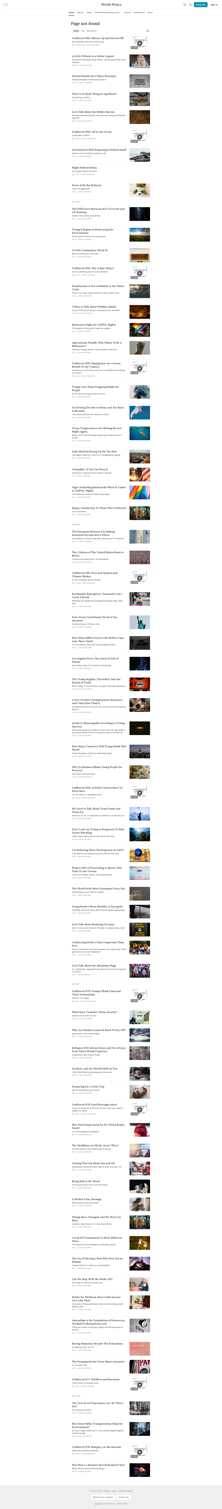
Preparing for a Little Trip (88, 1086)
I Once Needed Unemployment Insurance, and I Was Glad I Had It (97, 701)
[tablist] (85, 30)
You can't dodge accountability (85, 1131)
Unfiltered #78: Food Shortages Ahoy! (94, 1104)
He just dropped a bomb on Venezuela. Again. (92, 753)
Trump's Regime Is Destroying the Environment (92, 231)
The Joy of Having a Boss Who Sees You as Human (97, 1260)
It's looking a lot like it (81, 1410)
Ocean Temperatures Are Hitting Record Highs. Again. (96, 430)
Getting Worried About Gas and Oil (93, 1163)
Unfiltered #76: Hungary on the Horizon (96, 1447)
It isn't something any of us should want (89, 271)
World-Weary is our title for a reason (88, 892)
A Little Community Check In (90, 250)
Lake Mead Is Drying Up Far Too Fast (94, 451)
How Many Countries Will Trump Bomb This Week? (99, 748)
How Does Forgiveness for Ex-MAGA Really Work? (98, 1126)
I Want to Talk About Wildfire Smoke (94, 306)
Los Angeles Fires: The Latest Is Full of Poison (95, 660)
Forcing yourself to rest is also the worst (89, 1184)
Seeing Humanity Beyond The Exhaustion (97, 1343)
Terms (114, 1490)
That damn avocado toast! (83, 774)
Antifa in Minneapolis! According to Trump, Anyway (98, 725)
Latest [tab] (76, 31)
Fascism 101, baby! (80, 998)
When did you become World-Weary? (88, 1468)
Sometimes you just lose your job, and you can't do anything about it (99, 708)
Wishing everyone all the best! (85, 1202)
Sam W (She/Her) (92, 45)
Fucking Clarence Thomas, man (86, 624)
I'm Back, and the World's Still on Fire (95, 1068)
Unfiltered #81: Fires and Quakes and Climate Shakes (94, 574)
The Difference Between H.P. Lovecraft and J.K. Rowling (98, 210)
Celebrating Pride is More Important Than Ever (98, 944)
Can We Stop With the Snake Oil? (92, 1279)
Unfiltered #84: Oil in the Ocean (92, 131)
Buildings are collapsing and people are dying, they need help (97, 602)
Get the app (123, 1497)
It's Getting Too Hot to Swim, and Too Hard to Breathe (98, 409)
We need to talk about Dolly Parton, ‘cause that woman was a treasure (99, 60)
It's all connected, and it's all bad (86, 579)
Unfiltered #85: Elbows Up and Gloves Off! (98, 38)
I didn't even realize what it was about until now (93, 836)
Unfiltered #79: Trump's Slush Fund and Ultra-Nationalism (96, 993)
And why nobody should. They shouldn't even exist (94, 349)
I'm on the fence (79, 511)
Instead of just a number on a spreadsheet (90, 1265)
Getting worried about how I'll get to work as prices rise (96, 1166)
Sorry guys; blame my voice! (84, 171)
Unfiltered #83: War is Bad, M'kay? (93, 268)
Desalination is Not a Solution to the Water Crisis (98, 287)
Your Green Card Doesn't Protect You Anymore (94, 619)
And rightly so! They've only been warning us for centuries (98, 538)
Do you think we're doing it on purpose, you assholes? (96, 310)
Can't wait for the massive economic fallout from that (95, 853)
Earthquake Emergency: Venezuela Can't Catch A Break (97, 595)
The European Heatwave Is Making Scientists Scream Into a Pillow (93, 533)
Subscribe (201, 4)
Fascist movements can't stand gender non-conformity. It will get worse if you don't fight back (99, 950)
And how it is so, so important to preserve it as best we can (98, 815)
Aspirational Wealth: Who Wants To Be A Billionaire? (97, 344)
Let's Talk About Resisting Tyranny (93, 924)
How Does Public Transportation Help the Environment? (97, 1425)
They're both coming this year (85, 1383)
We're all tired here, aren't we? (85, 253)
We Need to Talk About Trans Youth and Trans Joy (96, 810)
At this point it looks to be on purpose (88, 236)
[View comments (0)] (90, 48)
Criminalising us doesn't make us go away (90, 494)
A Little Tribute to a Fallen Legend (93, 56)
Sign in (214, 4)
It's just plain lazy (79, 1365)
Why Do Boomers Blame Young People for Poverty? (97, 768)
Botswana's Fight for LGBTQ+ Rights (94, 324)
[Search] (184, 4)
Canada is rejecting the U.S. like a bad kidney (91, 1224)
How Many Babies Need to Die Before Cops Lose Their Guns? (98, 639)
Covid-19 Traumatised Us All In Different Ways (97, 1239)
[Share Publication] (190, 4)
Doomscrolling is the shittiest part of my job (91, 1149)
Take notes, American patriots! (85, 1450)
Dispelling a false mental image (86, 1054)
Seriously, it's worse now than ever (87, 1282)
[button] (71, 12)
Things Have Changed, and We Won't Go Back (96, 1219)
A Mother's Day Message (87, 1199)
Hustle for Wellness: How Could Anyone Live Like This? (96, 1299)
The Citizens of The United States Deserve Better (98, 554)
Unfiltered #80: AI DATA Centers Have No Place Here (97, 789)
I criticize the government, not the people (90, 559)
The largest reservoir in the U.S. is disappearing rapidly (96, 455)
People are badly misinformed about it (89, 79)
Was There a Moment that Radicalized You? (98, 1464)
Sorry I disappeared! (81, 188)
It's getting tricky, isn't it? (83, 1347)
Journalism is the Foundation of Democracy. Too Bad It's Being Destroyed (98, 1322)
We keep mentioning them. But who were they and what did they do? (98, 116)
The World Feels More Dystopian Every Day (98, 888)
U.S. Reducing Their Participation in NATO (98, 850)
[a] (139, 43)
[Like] (73, 48)
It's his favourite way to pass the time (88, 393)
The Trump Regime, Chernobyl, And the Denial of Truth (96, 681)
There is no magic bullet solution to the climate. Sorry (95, 293)
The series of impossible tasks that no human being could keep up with (97, 1305)
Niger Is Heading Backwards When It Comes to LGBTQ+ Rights (99, 489)
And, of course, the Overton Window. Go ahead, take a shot (98, 928)
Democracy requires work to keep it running (91, 472)
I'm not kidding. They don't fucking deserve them (93, 644)
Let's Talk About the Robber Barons (93, 111)
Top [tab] (82, 31)
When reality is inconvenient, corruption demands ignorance (99, 686)
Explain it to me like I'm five (84, 1015)
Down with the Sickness (86, 185)
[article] (111, 43)
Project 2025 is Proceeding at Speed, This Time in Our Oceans (97, 869)
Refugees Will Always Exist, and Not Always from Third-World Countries (99, 1049)
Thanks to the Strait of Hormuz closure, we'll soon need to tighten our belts (97, 1109)
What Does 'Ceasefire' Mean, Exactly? (94, 1012)
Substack (98, 1503)
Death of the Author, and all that (86, 215)
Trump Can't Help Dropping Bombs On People (95, 388)
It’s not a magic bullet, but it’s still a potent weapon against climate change (98, 1431)
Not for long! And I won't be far (86, 1090)
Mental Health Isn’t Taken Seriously (94, 76)
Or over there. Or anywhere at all (86, 794)
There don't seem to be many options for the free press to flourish (97, 1328)
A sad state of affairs (81, 135)
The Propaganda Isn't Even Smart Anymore (98, 1361)
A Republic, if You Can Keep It (90, 469)
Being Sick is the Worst (86, 1181)
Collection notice (125, 1490)
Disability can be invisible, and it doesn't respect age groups (98, 910)
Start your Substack (104, 1497)
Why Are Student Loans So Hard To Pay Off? (99, 1030)
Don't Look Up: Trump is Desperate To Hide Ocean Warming (98, 831)
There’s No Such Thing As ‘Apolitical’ (94, 93)
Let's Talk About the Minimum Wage (94, 965)
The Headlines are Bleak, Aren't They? (95, 1145)
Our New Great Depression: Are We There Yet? (97, 1404)
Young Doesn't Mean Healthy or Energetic (97, 906)
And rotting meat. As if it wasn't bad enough (91, 665)
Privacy (107, 1490)
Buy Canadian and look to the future (88, 41)
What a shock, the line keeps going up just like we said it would (97, 436)
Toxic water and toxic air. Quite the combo (90, 414)
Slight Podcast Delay (84, 167)
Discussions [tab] (91, 31)
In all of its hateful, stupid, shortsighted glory (92, 874)
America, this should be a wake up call (89, 153)
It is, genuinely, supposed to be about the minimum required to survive (99, 970)
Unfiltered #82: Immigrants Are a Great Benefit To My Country (96, 365)
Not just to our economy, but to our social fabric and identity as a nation (98, 371)
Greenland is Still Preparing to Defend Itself (99, 149)
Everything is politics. (81, 97)
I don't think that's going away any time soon (92, 1072)
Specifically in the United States (85, 1033)
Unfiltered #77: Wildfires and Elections (95, 1379)
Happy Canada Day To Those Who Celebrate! (99, 508)
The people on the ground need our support (91, 328)
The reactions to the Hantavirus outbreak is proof (93, 1244)
